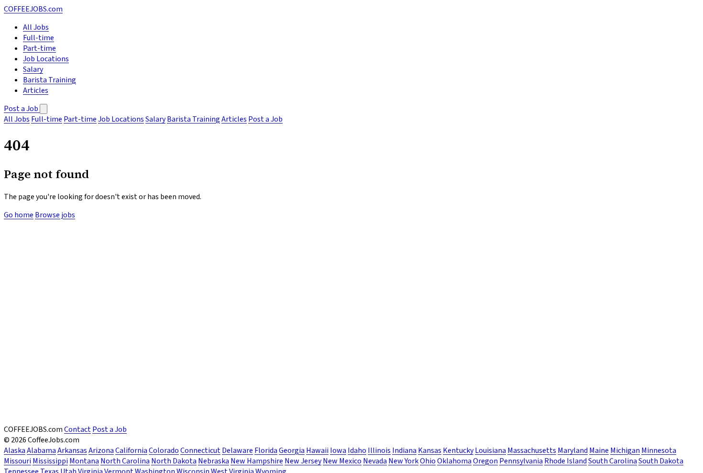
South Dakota (660, 461)
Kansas (429, 450)
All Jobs (36, 27)
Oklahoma (454, 461)
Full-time (38, 38)
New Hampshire (257, 461)
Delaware (237, 450)
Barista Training (49, 80)
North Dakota (174, 461)
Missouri (17, 461)
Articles (35, 90)
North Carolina (125, 461)
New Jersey (303, 461)
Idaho (357, 450)
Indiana (404, 450)
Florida (265, 450)
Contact (77, 429)
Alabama (41, 450)
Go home (18, 215)
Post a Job (22, 108)
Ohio (428, 461)
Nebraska (213, 461)
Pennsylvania (521, 461)
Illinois (379, 450)
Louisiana (490, 450)
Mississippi (50, 461)
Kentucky (458, 450)
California (131, 450)
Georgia (292, 450)
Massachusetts (531, 450)
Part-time (39, 48)
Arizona (101, 450)
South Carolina (612, 461)
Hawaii (317, 450)
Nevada (375, 461)
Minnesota (658, 450)
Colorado (164, 450)
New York (403, 461)
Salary (33, 69)
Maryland (573, 450)
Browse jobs (55, 215)
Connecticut (200, 450)
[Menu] (43, 109)
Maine (599, 450)
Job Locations (46, 59)
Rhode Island (565, 461)
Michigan (625, 450)
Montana (84, 461)
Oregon (485, 461)
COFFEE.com (33, 9)
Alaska (14, 450)
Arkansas (72, 450)
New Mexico (342, 461)
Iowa (338, 450)
